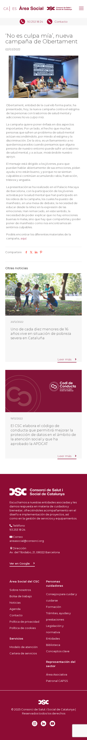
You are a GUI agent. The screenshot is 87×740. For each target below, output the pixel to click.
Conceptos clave (57, 651)
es (14, 8)
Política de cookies (23, 628)
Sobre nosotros (20, 590)
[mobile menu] (81, 8)
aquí (23, 238)
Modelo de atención (24, 647)
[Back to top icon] (78, 723)
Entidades (53, 638)
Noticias (15, 602)
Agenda (15, 609)
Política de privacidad (24, 621)
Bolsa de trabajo (21, 596)
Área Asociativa (56, 674)
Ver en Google (20, 563)
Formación (53, 606)
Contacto (61, 21)
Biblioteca (53, 645)
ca (5, 8)
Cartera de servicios (23, 653)
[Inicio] (43, 9)
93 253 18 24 (35, 21)
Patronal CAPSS (57, 680)
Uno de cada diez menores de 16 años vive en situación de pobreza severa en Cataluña (41, 333)
